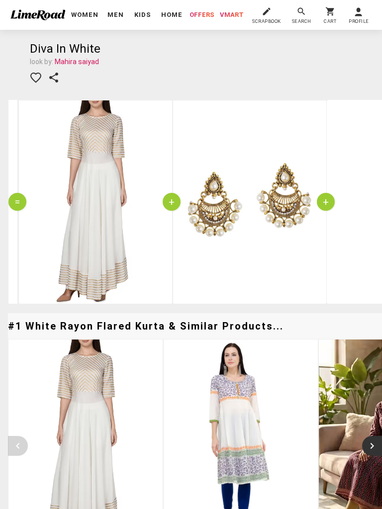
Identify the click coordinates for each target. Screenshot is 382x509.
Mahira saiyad (77, 62)
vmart (232, 14)
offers (202, 14)
